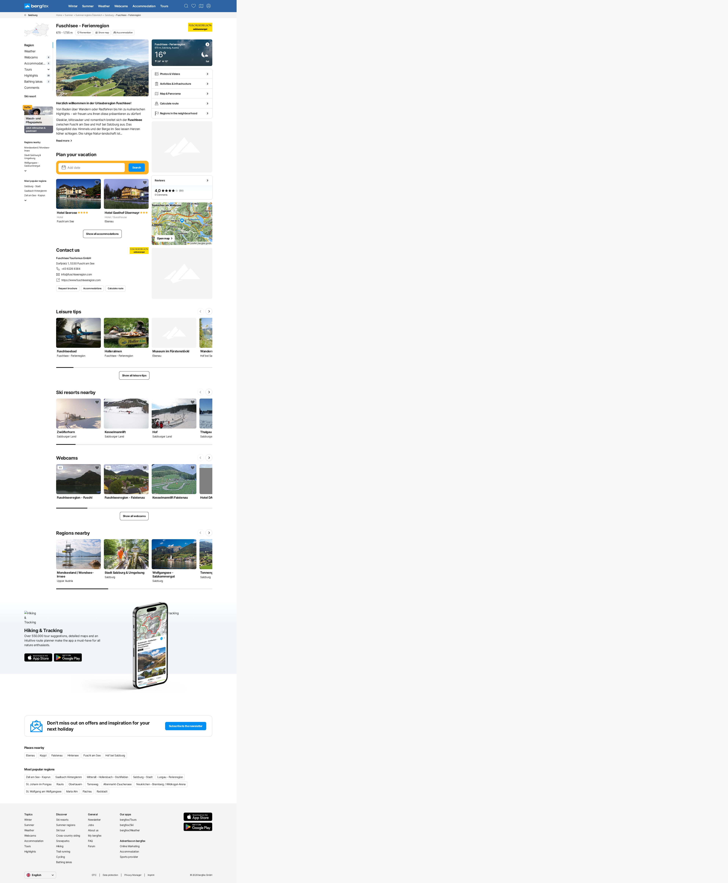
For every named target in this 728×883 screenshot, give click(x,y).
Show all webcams (134, 516)
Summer (88, 6)
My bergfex (95, 835)
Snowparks (62, 840)
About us (93, 830)
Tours (164, 6)
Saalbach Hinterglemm (35, 190)
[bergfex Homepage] (36, 6)
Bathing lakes (64, 862)
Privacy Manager (132, 875)
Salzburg (109, 15)
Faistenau (57, 755)
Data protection (110, 875)
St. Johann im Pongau (39, 784)
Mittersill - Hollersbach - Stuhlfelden (107, 777)
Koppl (43, 755)
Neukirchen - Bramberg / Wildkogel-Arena (160, 784)
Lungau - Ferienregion (170, 777)
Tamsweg (92, 784)
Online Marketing (130, 846)
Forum (91, 846)
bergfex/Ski (127, 825)
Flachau (87, 791)
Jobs (91, 825)
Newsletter (94, 819)
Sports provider (129, 856)
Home (59, 15)
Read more (62, 140)
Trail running (63, 851)
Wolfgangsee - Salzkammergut (32, 164)
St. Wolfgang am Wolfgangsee (43, 791)
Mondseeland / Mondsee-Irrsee (37, 149)
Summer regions (65, 825)
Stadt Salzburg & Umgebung (32, 157)
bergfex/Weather (130, 830)
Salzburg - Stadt (32, 186)
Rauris (60, 784)
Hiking (60, 846)
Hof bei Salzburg (115, 755)
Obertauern (75, 784)
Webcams (121, 6)
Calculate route (115, 288)
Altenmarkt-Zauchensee (117, 784)
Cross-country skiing (68, 835)
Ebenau (30, 755)
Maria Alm (72, 791)
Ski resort (30, 96)
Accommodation (144, 6)
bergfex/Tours (128, 819)
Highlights (30, 851)
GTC (94, 875)
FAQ (90, 840)
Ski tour (60, 830)
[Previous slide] (200, 311)
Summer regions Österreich (88, 15)
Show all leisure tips (134, 375)
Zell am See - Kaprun (34, 195)
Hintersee (72, 755)
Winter (73, 6)
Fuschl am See (91, 755)
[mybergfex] (208, 6)
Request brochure (67, 288)
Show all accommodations (102, 233)
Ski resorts (62, 819)
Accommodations (92, 288)
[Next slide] (209, 311)
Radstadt (102, 791)
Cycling (60, 856)
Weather (104, 6)
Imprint (151, 875)
